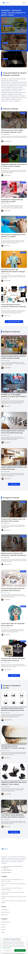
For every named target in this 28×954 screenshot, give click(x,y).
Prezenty (3, 927)
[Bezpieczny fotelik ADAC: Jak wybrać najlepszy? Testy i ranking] (14, 771)
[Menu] (23, 2)
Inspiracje (3, 924)
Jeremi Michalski (7, 367)
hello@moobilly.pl (7, 872)
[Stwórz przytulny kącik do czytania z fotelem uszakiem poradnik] (14, 344)
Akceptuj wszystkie (20, 950)
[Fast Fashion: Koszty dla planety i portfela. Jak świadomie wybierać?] (14, 806)
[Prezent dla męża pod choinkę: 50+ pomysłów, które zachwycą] (14, 578)
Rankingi (3, 929)
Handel (3, 932)
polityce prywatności (6, 947)
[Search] (25, 2)
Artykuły (4, 876)
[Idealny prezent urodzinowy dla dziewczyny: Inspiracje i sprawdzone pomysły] (14, 542)
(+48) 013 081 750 (7, 870)
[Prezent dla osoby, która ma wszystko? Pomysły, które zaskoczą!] (14, 294)
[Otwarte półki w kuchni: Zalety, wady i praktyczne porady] (14, 456)
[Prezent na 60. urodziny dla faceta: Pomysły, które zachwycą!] (14, 648)
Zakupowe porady (5, 921)
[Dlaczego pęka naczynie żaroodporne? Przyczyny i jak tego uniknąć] (14, 735)
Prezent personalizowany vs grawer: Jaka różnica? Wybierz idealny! (12, 63)
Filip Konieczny (7, 406)
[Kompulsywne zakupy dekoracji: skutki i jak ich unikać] (14, 189)
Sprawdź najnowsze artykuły (14, 321)
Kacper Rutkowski (8, 719)
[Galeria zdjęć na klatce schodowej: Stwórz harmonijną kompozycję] (14, 420)
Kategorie (4, 919)
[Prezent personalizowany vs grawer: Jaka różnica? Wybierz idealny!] (14, 59)
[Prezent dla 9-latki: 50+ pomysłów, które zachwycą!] (14, 613)
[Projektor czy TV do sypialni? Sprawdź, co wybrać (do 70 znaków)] (14, 383)
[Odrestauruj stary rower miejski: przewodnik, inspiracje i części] (14, 119)
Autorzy (3, 906)
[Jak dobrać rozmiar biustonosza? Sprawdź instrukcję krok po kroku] (14, 698)
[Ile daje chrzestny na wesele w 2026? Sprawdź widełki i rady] (14, 42)
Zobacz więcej (14, 484)
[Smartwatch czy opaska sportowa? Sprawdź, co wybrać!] (14, 224)
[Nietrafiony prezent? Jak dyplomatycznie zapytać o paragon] (14, 259)
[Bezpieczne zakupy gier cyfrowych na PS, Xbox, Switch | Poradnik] (14, 154)
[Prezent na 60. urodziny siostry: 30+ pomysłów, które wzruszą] (14, 508)
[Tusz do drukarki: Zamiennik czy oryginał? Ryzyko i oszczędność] (14, 25)
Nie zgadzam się (8, 950)
